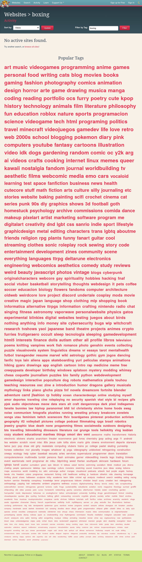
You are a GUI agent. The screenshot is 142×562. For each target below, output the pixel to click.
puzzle (9, 350)
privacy (94, 412)
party (38, 521)
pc (86, 446)
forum (125, 461)
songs (8, 417)
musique (57, 518)
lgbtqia (8, 464)
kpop (127, 98)
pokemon (85, 137)
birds (120, 317)
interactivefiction (63, 527)
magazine (108, 486)
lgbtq (109, 231)
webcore (46, 278)
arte (45, 90)
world (25, 471)
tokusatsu (22, 540)
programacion (110, 113)
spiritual (71, 530)
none (49, 425)
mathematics (93, 380)
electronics (99, 258)
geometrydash (41, 530)
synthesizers (126, 518)
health (110, 183)
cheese (32, 530)
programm (52, 527)
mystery (95, 370)
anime (103, 67)
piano (36, 390)
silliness (81, 530)
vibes (95, 511)
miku (52, 461)
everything (15, 258)
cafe (59, 442)
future (50, 521)
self (50, 537)
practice (130, 505)
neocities (22, 511)
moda (117, 295)
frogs (61, 486)
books (111, 74)
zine (47, 385)
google (99, 521)
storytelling (60, 283)
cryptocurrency (109, 518)
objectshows (30, 404)
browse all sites (32, 46)
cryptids (85, 496)
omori (71, 434)
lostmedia (42, 511)
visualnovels (26, 350)
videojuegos (60, 129)
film (78, 105)
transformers (119, 434)
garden (123, 489)
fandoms (77, 289)
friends (11, 237)
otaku (111, 483)
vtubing (21, 524)
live (109, 502)
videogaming (125, 480)
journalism (39, 375)
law (31, 408)
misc (39, 442)
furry (83, 98)
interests (24, 339)
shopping (107, 300)
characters (78, 231)
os (123, 508)
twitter (101, 524)
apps (46, 360)
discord (69, 295)
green (43, 464)
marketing (64, 217)
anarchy (116, 499)
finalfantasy (99, 530)
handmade (17, 508)
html (71, 121)
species (7, 511)
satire (27, 518)
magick (50, 530)
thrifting (7, 477)
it (113, 283)
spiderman (49, 505)
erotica (128, 496)
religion (29, 237)
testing (82, 317)
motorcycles (25, 533)
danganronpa (90, 404)
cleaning (118, 474)
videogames (44, 67)
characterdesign (84, 395)
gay (59, 278)
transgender (25, 355)
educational (33, 434)
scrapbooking (126, 483)
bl (115, 399)
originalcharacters (20, 278)
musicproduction (35, 499)
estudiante (83, 486)
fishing (58, 474)
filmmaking (87, 421)
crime (96, 518)
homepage (128, 474)
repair (126, 527)
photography (60, 82)
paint (133, 537)
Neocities (8, 554)
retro (128, 129)
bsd (108, 471)
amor (8, 399)
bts (6, 430)
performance (17, 505)
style (108, 399)
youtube (43, 144)
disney (26, 514)
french (40, 502)
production (112, 417)
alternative (35, 306)
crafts (35, 160)
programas (38, 474)
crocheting (113, 489)
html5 (9, 339)
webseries (36, 483)
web (9, 137)
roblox (48, 113)
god (75, 438)
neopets (107, 530)
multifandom (32, 527)
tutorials (80, 499)
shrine (98, 408)
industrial (82, 518)
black (129, 521)
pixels (109, 380)
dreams (75, 350)
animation (109, 82)
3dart (121, 496)
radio (120, 306)
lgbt (61, 224)
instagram (108, 514)
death (40, 425)
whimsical (83, 521)
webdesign (101, 283)
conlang (7, 505)
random (79, 152)
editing (57, 231)
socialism (101, 464)
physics (114, 311)
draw (26, 446)
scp (101, 518)
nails (56, 486)
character (25, 502)
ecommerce (64, 438)
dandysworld (38, 505)
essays (92, 350)
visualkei (127, 524)
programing (93, 121)
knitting (23, 345)
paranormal (54, 408)
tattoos (67, 464)
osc (40, 385)
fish (59, 345)
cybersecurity (80, 323)
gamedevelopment (119, 334)
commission (81, 514)
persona (51, 457)
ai (6, 160)
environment (108, 442)
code (124, 244)
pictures (47, 421)
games (121, 67)
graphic (21, 425)
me (121, 217)
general (40, 486)
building (92, 493)
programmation (89, 508)
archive (64, 210)
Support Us (57, 2)
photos (64, 272)
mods (18, 493)
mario (80, 442)
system (43, 350)
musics (88, 511)
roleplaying (57, 399)
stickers (21, 438)
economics (16, 471)
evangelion (121, 521)
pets (120, 283)
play (96, 502)
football (100, 203)
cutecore (13, 190)
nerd (28, 461)
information (70, 306)
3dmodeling (33, 430)
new (118, 518)
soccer (10, 289)
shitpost (99, 508)
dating (78, 527)
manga (116, 90)
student (18, 434)
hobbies (92, 278)
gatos (128, 311)
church (6, 518)
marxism (91, 521)
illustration (111, 144)
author (62, 471)
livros (82, 438)
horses (8, 449)
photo (83, 345)
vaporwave (64, 311)
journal (75, 168)
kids (30, 505)
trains (81, 446)
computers (17, 144)
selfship (61, 502)
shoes (22, 477)
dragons (96, 385)
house (33, 524)
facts (38, 524)
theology (117, 486)
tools (94, 430)
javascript (44, 272)
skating (112, 446)
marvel (55, 355)
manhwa (49, 434)
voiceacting (66, 496)
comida (112, 210)
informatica (14, 306)
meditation (99, 514)
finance (40, 339)
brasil (109, 421)
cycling (34, 496)
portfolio (54, 98)
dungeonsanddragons (108, 527)
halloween (30, 477)
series (10, 203)
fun (8, 113)
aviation (92, 486)
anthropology (10, 483)
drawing (77, 90)
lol (73, 408)
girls (87, 442)
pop (20, 446)
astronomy (43, 311)
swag (127, 408)
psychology (42, 210)
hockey (129, 471)
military (65, 518)
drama (130, 464)
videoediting (91, 457)
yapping (21, 483)
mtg (25, 505)
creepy (8, 453)
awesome (97, 434)
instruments (93, 524)
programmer (99, 453)
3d (87, 203)
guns (56, 505)
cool (110, 237)
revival (90, 518)
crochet (93, 196)
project (54, 295)
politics (118, 121)
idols (56, 521)
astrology (77, 355)
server (86, 502)
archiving (101, 537)
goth (115, 203)
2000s (23, 137)
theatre (83, 328)
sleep (59, 334)
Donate (91, 555)
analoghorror (52, 493)
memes (109, 160)
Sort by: (8, 27)
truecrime (97, 467)
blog (76, 74)
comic (98, 152)
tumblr (42, 457)
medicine (101, 365)
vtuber (22, 283)
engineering (17, 265)
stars (62, 404)
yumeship (122, 446)
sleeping (94, 334)
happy (22, 537)
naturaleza (104, 533)
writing (49, 74)
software (86, 217)
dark (104, 404)
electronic (9, 438)
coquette (22, 375)
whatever (56, 449)
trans (96, 231)
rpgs (100, 421)
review (70, 505)
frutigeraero (28, 334)
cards (56, 499)
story (111, 244)
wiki (65, 355)
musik (117, 530)
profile (96, 339)
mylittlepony (77, 502)
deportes (19, 399)
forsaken (122, 505)
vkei (100, 399)
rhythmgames (70, 514)
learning (13, 183)
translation (122, 453)
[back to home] (5, 3)
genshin (96, 345)
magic (25, 300)
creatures (85, 527)
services (71, 453)
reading (32, 98)
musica (97, 90)
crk (116, 505)
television (123, 340)
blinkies (36, 317)
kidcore (78, 480)
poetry (99, 98)
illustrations (117, 502)
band (70, 328)
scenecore (54, 417)
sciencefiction (10, 486)
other (78, 339)
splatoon (80, 370)
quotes (21, 496)
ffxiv (67, 417)
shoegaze (109, 505)
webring (15, 537)
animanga (53, 471)
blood (6, 521)
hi (61, 464)
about (109, 317)
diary (105, 137)
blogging (62, 137)
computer (95, 289)
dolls (53, 339)
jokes (94, 537)
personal (15, 74)
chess (9, 375)
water (104, 489)
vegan (81, 524)
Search (27, 2)
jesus (52, 442)
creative (11, 300)
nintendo (106, 306)
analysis (91, 477)
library (97, 483)
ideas (111, 467)
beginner (66, 533)
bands (7, 474)
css (70, 224)
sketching (80, 467)
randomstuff (63, 521)
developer (33, 370)
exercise (52, 524)
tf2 (23, 421)
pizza (58, 390)
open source (19, 554)
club (46, 537)
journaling (112, 190)
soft (86, 499)
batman (127, 502)
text (116, 480)
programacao (67, 480)
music (20, 67)
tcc (40, 471)
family (74, 375)
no (68, 399)
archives (107, 499)
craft (76, 404)
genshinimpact (110, 493)
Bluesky (39, 554)
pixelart (31, 217)
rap (89, 365)
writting (82, 474)
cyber (33, 453)
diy (44, 203)
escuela (53, 453)
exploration (8, 527)
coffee (131, 283)
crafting (89, 306)
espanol (24, 527)
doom (111, 453)
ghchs (48, 390)
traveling (33, 399)
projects (98, 328)
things (61, 434)
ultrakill (112, 508)
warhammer (90, 530)
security (77, 399)
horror (31, 90)
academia (57, 477)
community (90, 251)
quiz (133, 508)
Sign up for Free (118, 2)
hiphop (40, 408)
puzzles (55, 375)
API (110, 555)
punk (24, 203)
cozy (7, 434)
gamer (79, 457)
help (26, 453)
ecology (17, 453)
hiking (9, 365)
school (40, 137)
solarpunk (15, 518)
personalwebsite (91, 311)
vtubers (72, 446)
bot (47, 508)
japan (38, 300)
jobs (135, 533)
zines (71, 251)
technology (37, 105)
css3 (55, 530)
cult (77, 530)
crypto (128, 328)
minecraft (31, 129)
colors (28, 474)
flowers (60, 289)
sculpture (41, 477)
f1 (121, 438)
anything (28, 323)
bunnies (21, 408)
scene (110, 251)
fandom (55, 168)
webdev (13, 442)
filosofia (90, 514)
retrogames (31, 486)
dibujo (74, 508)
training (34, 518)
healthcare (72, 474)
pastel (102, 446)
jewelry (9, 425)
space (39, 183)
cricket (78, 477)
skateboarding (62, 360)
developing (92, 533)
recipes (123, 399)
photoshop (35, 540)
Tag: (81, 27)
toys (18, 360)
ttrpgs (52, 306)
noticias (33, 514)
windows (64, 370)
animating (73, 518)
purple (114, 471)
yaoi (42, 328)
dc (47, 461)
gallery (109, 385)
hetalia (98, 489)
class (12, 521)
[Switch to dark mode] (139, 2)
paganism (74, 521)
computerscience (13, 457)
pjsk (7, 404)
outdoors (109, 425)
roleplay (67, 244)
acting (108, 438)
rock (82, 244)
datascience (109, 537)
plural (14, 477)
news (96, 183)
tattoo (61, 493)
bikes (119, 508)
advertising (119, 524)
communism (22, 412)
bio (65, 375)
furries (10, 334)
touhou (121, 380)
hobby (56, 395)
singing (11, 311)
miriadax (120, 527)
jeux (27, 530)
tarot (103, 350)
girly (38, 446)
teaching (11, 385)
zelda (6, 524)
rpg (42, 237)
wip (109, 323)
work (50, 345)
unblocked (94, 449)
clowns (95, 442)
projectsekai (44, 540)
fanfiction (58, 183)
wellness (65, 483)
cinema (111, 196)
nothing (11, 323)
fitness (26, 311)
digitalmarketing (86, 483)
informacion (79, 511)
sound (89, 467)
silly (95, 190)
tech (59, 121)
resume (42, 355)
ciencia (60, 530)
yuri (79, 360)
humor (82, 385)
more (134, 521)
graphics (58, 203)
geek (80, 508)
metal (43, 231)
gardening (55, 152)
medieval (101, 477)
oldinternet (52, 511)
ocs (70, 98)
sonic (51, 244)
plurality (35, 449)
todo (124, 514)
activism (128, 417)
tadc (65, 530)
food (33, 74)
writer (107, 496)
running (67, 412)
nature (66, 113)
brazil (94, 480)
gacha (69, 489)
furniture (42, 496)
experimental (16, 317)
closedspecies (10, 496)
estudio (103, 502)
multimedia (31, 457)
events (110, 345)
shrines (63, 499)
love (115, 129)
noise (8, 412)
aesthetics (69, 265)
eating (126, 477)
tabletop (36, 467)
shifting (123, 530)
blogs (96, 272)
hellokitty (106, 430)
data (54, 404)
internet (75, 160)
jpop (101, 438)
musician (112, 533)
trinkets (129, 457)
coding (12, 98)
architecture (116, 289)
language (53, 300)
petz (35, 489)
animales (70, 457)
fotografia (39, 412)
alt (69, 404)
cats (64, 74)
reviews (122, 265)
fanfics (93, 499)
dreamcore (90, 390)
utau (18, 417)
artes (62, 453)
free (124, 365)
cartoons (85, 144)
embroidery (60, 524)
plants (54, 237)
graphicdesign (19, 231)
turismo (49, 486)
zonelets (123, 412)
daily (128, 508)
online (102, 395)
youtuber (131, 514)
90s (35, 203)
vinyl (61, 514)
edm (46, 471)
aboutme (126, 231)
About (82, 555)
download (7, 540)
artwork (101, 471)
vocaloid (119, 176)
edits (116, 537)
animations (121, 360)
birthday (49, 370)
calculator (117, 514)
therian (81, 461)
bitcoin (56, 464)
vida (111, 474)
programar (38, 461)
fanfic (8, 360)
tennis (104, 483)
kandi (16, 464)
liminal (121, 493)
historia (132, 434)
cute (113, 98)
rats (117, 483)
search (109, 477)
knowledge (48, 480)
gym (101, 355)
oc (110, 152)
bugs (99, 323)
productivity (83, 533)
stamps (105, 360)
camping (53, 508)
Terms (126, 555)
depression (27, 493)
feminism (29, 417)
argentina (40, 537)
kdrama (126, 467)
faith (39, 533)
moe (59, 511)
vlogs (132, 499)
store (73, 442)
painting (64, 196)
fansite (9, 408)
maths (107, 434)
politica (82, 537)
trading (120, 457)
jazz (14, 446)
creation (109, 480)
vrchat (44, 521)
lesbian (128, 430)
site (63, 323)
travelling (17, 430)
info (41, 323)
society (100, 496)
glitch (57, 496)
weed (73, 461)
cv (44, 493)
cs (44, 514)
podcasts (92, 471)
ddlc (33, 537)
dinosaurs (51, 430)
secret (29, 540)
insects (104, 457)
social (9, 283)
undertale (86, 295)
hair (28, 483)
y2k (119, 152)
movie (129, 295)
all (86, 339)
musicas (23, 499)
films (34, 175)
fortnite (106, 390)
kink (23, 530)
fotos (11, 524)
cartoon (70, 365)
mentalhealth (118, 350)
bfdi (67, 408)
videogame (38, 121)
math (41, 190)
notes (99, 499)
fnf (66, 390)
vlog (118, 430)
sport (109, 224)
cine (44, 399)
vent (87, 434)
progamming (63, 425)
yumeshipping (9, 514)
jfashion (38, 395)
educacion (27, 289)
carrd (26, 395)
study (106, 265)
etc (128, 190)
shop (67, 300)
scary (101, 480)
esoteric (125, 499)
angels (122, 471)
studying (114, 395)
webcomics (44, 265)
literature (96, 105)
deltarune (75, 258)
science (13, 121)
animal (14, 511)
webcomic (54, 175)
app (46, 365)
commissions (88, 210)
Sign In (131, 2)
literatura (65, 430)
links (27, 390)
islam (112, 524)
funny (69, 237)
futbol (9, 355)
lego (112, 457)
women (21, 486)
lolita (66, 442)
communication (104, 511)
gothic (91, 355)
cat (124, 196)
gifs (132, 399)
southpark (92, 461)
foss (16, 499)
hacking (109, 278)
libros (109, 339)
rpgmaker (15, 502)
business (79, 183)
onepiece (48, 499)
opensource (26, 467)
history (13, 105)
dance (128, 210)
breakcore (108, 412)
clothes (35, 244)
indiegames (125, 404)
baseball (42, 453)
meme (114, 365)
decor (68, 508)
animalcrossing (43, 527)
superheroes (50, 502)
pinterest (97, 417)
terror (56, 480)
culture (81, 190)
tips (98, 533)
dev (79, 434)
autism (65, 339)
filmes (78, 425)
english (56, 365)
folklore (72, 499)
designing (124, 425)
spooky (72, 527)
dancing (123, 355)
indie (96, 224)
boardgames (80, 417)
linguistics (59, 350)
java (105, 467)
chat (131, 306)
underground (32, 511)
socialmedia (92, 425)
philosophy (122, 105)
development (50, 251)
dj (64, 449)
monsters (69, 467)
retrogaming (108, 449)
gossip (107, 524)
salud (74, 464)
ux (92, 502)
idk (23, 152)
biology (45, 289)
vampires (38, 345)
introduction (66, 385)
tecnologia (74, 334)
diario (18, 533)
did (16, 489)
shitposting (9, 489)
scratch (24, 442)
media (76, 175)
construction (123, 449)
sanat (25, 508)
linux (93, 160)
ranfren (14, 540)
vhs (13, 474)
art (7, 67)
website (29, 196)
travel (11, 129)
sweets (19, 514)
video (11, 152)
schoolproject (72, 493)
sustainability (71, 486)
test (28, 183)
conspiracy (36, 480)
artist (46, 217)
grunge (85, 430)
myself (127, 395)
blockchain (40, 508)
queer (127, 160)
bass (86, 524)
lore (42, 295)
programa (55, 483)
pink (118, 137)
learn (66, 477)
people (16, 467)
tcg (129, 533)
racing (133, 477)
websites (66, 317)
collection (18, 449)
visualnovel (81, 471)
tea (6, 442)
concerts (76, 496)
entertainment (19, 251)
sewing (96, 244)
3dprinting (62, 461)
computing (60, 446)
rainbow (96, 527)
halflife (70, 537)
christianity (84, 408)
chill (64, 474)
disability (112, 521)
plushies (54, 412)
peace (76, 537)
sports (83, 113)
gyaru (20, 365)
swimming (90, 464)
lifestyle (124, 224)
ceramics (78, 489)
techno (81, 464)
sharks (30, 438)
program (107, 217)
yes (124, 464)
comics (87, 82)
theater (53, 438)
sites (22, 489)
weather (24, 464)
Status (117, 555)
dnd (51, 224)
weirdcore (28, 295)
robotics (120, 421)
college (94, 446)
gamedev (88, 129)
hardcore (94, 474)
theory (33, 502)
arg (129, 152)
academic (8, 499)
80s (46, 442)
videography (80, 449)
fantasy (63, 144)
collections (16, 527)
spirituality (74, 278)
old (32, 446)
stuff (30, 190)
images (46, 449)
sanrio (82, 224)
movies (93, 74)
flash (60, 457)
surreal (126, 486)
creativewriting (52, 514)
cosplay (104, 295)
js (88, 474)
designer (59, 533)
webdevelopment (107, 375)
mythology (12, 390)
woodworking (62, 537)
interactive (33, 380)
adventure (12, 395)
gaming (13, 82)
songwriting (48, 518)
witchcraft (123, 323)
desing (68, 524)
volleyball (33, 421)
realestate (47, 446)
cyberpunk (112, 272)
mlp (93, 300)
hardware (115, 461)
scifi (79, 196)
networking (60, 489)
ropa (44, 467)
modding (110, 370)
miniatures (7, 537)
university (83, 493)
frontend (45, 533)
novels (75, 390)
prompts (88, 537)
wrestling (80, 412)
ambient (46, 483)
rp (48, 395)
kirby (49, 477)
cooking (54, 160)
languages (40, 258)
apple (40, 514)
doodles (61, 508)
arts (68, 190)
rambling (75, 524)
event (7, 461)
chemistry (91, 438)
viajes (33, 521)
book (122, 300)
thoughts (81, 283)
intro (81, 365)
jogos (111, 355)
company (7, 508)
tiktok (109, 464)
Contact (83, 557)
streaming (15, 244)
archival (127, 537)
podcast (72, 421)
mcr (28, 449)
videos (18, 160)
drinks (121, 537)
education (26, 113)
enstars (74, 483)
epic (50, 464)
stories (11, 196)
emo (91, 175)
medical (117, 464)
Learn (46, 2)
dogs (35, 152)
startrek (31, 508)
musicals (124, 385)
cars (103, 175)
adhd (40, 518)
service (16, 480)
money (52, 323)
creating (129, 493)
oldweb (10, 295)
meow (45, 404)
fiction (55, 190)
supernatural (84, 453)
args (115, 438)
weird (10, 272)
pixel (112, 404)
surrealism (34, 464)
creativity (35, 224)
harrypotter (9, 493)
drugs (100, 493)
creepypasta (13, 370)
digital (51, 317)
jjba (27, 496)
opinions (28, 537)
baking (46, 196)
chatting (7, 467)
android (128, 438)
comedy (89, 265)
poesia (28, 489)
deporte (120, 442)
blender (120, 390)
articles (101, 505)
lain (26, 360)
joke (91, 527)
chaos (71, 511)
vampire (94, 505)
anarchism (41, 438)
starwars (131, 442)
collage (60, 421)
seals (6, 502)
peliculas (90, 360)
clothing (81, 300)
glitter (106, 508)
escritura (63, 505)
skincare (103, 461)
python (86, 375)
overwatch (44, 524)
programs (78, 505)
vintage (81, 272)
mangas (70, 471)
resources (27, 385)
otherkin (103, 474)
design (12, 90)
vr (83, 350)
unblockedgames (22, 521)
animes (113, 328)
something (16, 530)
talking (50, 496)
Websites (16, 2)
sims (22, 518)
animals (62, 105)
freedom (20, 474)
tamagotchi (8, 530)
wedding (118, 477)
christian (87, 480)
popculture (52, 380)
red (113, 530)
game (58, 90)
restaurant (49, 474)
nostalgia (32, 168)
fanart (83, 237)
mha (15, 524)
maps (6, 471)
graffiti (133, 486)
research (12, 328)
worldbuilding (102, 168)
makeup (12, 217)
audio (16, 404)
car (76, 430)
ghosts (93, 496)
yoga (69, 449)
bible (72, 477)
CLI (98, 555)
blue (31, 425)
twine (7, 446)
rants (100, 486)
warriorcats (18, 461)
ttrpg (58, 258)
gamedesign (14, 380)
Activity (37, 2)
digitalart (14, 224)
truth (68, 502)
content (86, 505)
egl (84, 477)
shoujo (64, 511)
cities (54, 537)
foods (118, 408)
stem (105, 521)
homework (49, 489)
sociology (51, 467)
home (108, 408)
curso (40, 489)
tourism (7, 480)
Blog (104, 555)
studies (52, 533)
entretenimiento (9, 533)
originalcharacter (121, 511)
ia (112, 511)
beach (27, 524)
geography (11, 421)
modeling (33, 471)
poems (9, 345)
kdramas (37, 493)
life (104, 129)
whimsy (125, 370)
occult (46, 334)
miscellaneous (121, 533)
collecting (124, 345)
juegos (96, 317)
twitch (41, 417)
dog (66, 380)
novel (32, 442)
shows (76, 203)
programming (78, 67)
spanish (90, 399)
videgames (74, 533)
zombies (33, 533)
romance (70, 345)
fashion (33, 82)
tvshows (29, 328)
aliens (35, 360)
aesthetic (15, 175)
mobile (114, 496)
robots (75, 380)
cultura (61, 467)
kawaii (12, 168)
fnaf (121, 278)
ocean (67, 395)
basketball (39, 283)
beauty (25, 272)
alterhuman (88, 489)
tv (123, 168)
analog (118, 467)
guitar (97, 237)
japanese (56, 328)
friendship (25, 480)
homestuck (16, 210)
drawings (34, 365)
